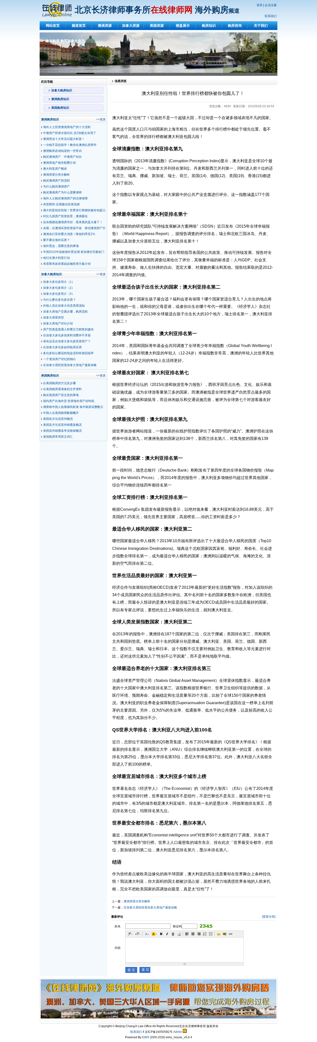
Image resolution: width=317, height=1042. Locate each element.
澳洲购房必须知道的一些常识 (62, 151)
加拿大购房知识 (61, 90)
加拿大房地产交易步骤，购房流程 (65, 311)
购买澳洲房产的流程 (56, 180)
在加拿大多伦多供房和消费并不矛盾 (67, 335)
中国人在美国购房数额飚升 (61, 413)
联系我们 (271, 16)
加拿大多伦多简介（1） (59, 282)
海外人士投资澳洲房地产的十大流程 (67, 127)
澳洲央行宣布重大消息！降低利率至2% (69, 234)
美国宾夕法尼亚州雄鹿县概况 (62, 425)
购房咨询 (235, 25)
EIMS (145, 1037)
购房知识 (209, 25)
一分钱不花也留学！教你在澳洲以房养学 (70, 145)
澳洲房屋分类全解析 (56, 174)
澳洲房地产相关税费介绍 (59, 162)
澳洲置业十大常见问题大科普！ (64, 139)
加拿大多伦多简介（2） (59, 288)
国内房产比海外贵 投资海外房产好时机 (68, 401)
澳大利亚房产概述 (55, 168)
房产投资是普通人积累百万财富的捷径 (68, 329)
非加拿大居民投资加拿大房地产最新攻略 (70, 365)
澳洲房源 (105, 25)
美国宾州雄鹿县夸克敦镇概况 (62, 430)
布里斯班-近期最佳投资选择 (61, 204)
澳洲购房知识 (60, 99)
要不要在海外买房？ (56, 240)
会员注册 (271, 5)
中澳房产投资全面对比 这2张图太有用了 (69, 133)
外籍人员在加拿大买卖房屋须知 (64, 305)
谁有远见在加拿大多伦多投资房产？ (67, 341)
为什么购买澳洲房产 (56, 186)
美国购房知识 (60, 107)
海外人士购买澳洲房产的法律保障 (65, 198)
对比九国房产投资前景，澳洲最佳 (65, 216)
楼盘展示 (183, 25)
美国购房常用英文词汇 (58, 436)
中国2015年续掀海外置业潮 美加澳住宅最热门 (73, 252)
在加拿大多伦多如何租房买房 (62, 347)
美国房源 (157, 25)
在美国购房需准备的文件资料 (62, 389)
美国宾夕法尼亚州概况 (58, 419)
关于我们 (261, 25)
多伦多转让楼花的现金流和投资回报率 (68, 353)
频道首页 (79, 25)
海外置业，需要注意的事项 (61, 246)
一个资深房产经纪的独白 (59, 359)
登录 (260, 5)
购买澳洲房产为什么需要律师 (62, 192)
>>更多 (101, 119)
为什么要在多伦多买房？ (59, 299)
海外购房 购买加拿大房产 (65, 41)
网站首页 (53, 25)
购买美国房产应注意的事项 (61, 395)
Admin (177, 1032)
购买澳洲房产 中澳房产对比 (62, 157)
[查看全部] (268, 916)
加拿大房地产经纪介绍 (58, 323)
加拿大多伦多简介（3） (59, 293)
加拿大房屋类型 (53, 317)
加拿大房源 (130, 25)
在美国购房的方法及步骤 (59, 383)
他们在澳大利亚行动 (56, 258)
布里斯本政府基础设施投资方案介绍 (67, 264)
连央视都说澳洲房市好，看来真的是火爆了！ (73, 222)
